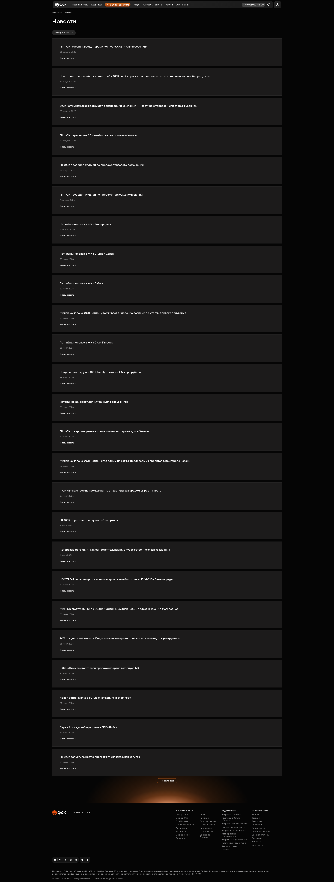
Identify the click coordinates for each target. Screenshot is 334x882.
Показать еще (167, 780)
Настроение (206, 828)
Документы (257, 845)
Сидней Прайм (183, 835)
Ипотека (256, 814)
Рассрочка (257, 821)
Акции (137, 4)
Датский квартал (208, 821)
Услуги (169, 4)
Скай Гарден (182, 821)
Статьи (225, 849)
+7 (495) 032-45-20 (82, 813)
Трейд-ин (256, 818)
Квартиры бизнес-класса (234, 823)
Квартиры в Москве (231, 814)
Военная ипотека (260, 835)
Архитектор (181, 828)
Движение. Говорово (205, 836)
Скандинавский (207, 824)
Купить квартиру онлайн (234, 843)
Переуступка (258, 828)
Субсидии (257, 824)
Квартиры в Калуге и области (232, 819)
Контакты (256, 841)
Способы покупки (152, 4)
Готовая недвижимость (233, 827)
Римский (204, 818)
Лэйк (202, 814)
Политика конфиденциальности (108, 879)
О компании (182, 4)
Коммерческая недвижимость (229, 835)
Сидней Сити (182, 818)
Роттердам (181, 831)
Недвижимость (80, 4)
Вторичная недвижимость (234, 839)
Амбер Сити (182, 814)
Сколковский (206, 831)
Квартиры (96, 4)
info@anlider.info (82, 879)
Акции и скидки (229, 846)
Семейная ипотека (261, 831)
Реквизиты (257, 838)
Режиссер (181, 838)
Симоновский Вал (185, 824)
